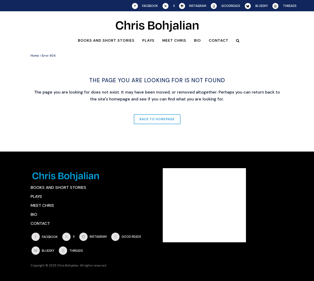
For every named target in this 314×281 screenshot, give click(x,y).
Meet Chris (42, 205)
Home (35, 56)
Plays (36, 196)
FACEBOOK (150, 6)
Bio (34, 214)
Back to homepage (157, 119)
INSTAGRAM (197, 6)
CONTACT (40, 223)
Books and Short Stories (58, 187)
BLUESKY (261, 6)
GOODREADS (230, 6)
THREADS (290, 6)
